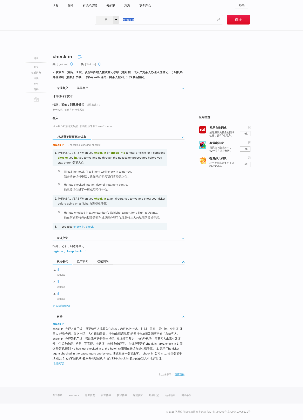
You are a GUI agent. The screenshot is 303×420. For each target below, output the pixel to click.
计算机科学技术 (63, 96)
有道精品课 (90, 5)
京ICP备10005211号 (238, 411)
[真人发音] (71, 64)
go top (36, 99)
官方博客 (106, 395)
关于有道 (57, 395)
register (58, 251)
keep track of (76, 251)
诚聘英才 (138, 395)
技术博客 (122, 395)
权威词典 (36, 72)
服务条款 (201, 411)
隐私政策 (190, 411)
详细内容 (58, 363)
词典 (55, 5)
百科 (36, 89)
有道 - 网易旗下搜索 (69, 19)
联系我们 (154, 395)
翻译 (70, 5)
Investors (74, 395)
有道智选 (90, 395)
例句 (36, 83)
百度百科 (179, 374)
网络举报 (186, 395)
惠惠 (127, 5)
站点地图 (170, 395)
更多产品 (145, 5)
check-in (78, 226)
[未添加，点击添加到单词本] (80, 56)
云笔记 (110, 5)
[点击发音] (58, 270)
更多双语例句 (61, 306)
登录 (242, 5)
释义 (36, 67)
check (90, 226)
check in (59, 323)
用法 (36, 78)
